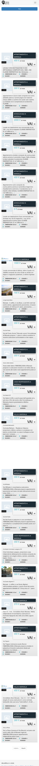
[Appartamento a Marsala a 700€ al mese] (7, 290)
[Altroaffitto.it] (5, 2)
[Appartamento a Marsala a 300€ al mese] (7, 85)
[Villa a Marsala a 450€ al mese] (7, 688)
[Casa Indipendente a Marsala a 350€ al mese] (7, 539)
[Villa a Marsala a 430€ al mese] (7, 418)
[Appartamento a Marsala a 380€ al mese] (7, 507)
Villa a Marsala (20, 414)
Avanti (23, 748)
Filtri (19, 9)
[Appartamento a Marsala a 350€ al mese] (7, 320)
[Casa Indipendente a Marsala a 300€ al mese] (7, 385)
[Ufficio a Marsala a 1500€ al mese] (7, 260)
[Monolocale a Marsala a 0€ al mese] (7, 206)
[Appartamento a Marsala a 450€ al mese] (7, 58)
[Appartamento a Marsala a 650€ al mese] (7, 145)
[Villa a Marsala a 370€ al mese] (7, 604)
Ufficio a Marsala (21, 259)
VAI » (31, 64)
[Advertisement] (19, 31)
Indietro (16, 748)
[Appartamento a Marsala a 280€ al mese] (7, 717)
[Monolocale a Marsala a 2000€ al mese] (7, 117)
